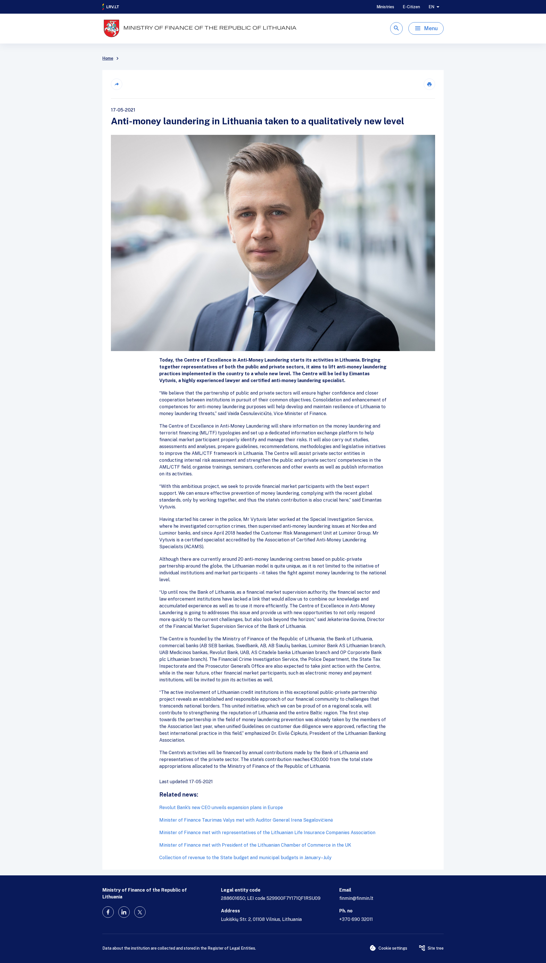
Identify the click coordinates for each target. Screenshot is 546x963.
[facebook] (108, 912)
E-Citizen (411, 7)
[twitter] (140, 912)
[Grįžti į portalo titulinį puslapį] (110, 7)
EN (431, 7)
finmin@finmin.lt (356, 898)
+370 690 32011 (356, 919)
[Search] (396, 28)
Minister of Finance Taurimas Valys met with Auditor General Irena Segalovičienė (246, 820)
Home (107, 58)
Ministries (385, 7)
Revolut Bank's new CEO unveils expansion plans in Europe (221, 807)
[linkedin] (124, 912)
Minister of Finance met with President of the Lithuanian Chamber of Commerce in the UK (255, 845)
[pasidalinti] (116, 84)
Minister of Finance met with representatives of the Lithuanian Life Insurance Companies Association (267, 832)
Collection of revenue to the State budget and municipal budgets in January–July (245, 857)
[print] (429, 84)
